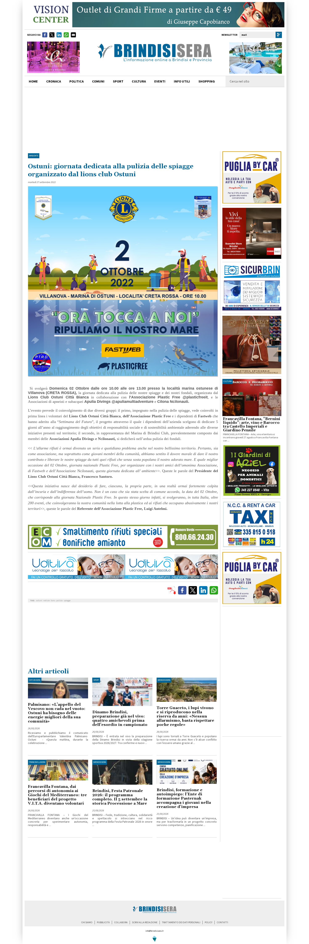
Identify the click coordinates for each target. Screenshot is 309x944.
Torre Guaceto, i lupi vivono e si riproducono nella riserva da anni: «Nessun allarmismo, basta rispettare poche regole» (185, 716)
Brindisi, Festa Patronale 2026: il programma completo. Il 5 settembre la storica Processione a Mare (119, 797)
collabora (121, 922)
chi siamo (86, 922)
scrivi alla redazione (144, 922)
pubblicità (103, 922)
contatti (222, 922)
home (33, 81)
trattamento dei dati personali (181, 922)
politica (76, 81)
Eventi (159, 81)
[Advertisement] (154, 118)
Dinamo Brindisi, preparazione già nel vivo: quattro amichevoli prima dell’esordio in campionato (119, 718)
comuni (98, 81)
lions (53, 600)
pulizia (59, 600)
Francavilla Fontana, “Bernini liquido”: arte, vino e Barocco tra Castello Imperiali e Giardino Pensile (251, 425)
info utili (182, 81)
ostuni (39, 600)
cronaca (53, 81)
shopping (206, 81)
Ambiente (33, 155)
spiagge (67, 600)
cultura (139, 81)
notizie (46, 600)
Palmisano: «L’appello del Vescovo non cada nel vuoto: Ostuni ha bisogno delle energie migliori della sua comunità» (56, 713)
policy (208, 922)
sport (118, 81)
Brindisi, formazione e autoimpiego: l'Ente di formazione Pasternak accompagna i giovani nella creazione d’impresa (184, 798)
